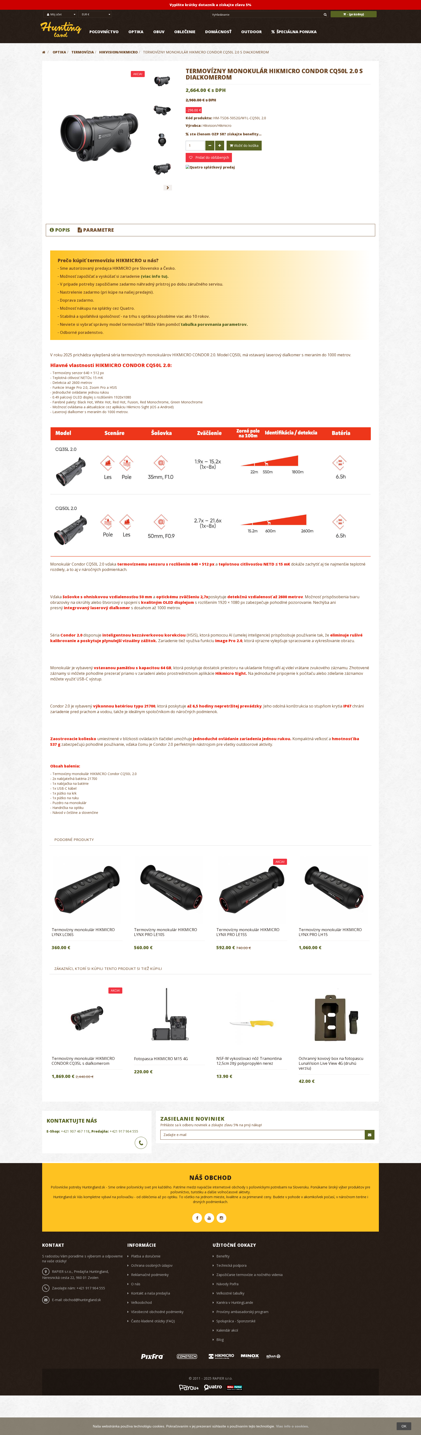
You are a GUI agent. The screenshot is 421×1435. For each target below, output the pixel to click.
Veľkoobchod (141, 1302)
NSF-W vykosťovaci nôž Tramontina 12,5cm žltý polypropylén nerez (249, 1061)
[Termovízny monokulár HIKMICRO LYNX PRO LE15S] (252, 890)
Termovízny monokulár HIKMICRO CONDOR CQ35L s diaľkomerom (83, 1061)
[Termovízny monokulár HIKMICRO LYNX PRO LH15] (334, 890)
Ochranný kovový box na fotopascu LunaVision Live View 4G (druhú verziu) (331, 1063)
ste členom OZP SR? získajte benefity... (225, 134)
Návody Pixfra (227, 1284)
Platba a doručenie (146, 1256)
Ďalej (167, 187)
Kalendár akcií (227, 1330)
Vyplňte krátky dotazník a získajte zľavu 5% (210, 4)
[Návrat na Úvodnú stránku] (43, 52)
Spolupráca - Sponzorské (236, 1321)
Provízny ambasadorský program (242, 1311)
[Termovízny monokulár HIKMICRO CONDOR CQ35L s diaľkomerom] (87, 1018)
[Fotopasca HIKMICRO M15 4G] (169, 1018)
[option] (87, 906)
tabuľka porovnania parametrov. (214, 324)
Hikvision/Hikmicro (216, 125)
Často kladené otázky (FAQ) (153, 1321)
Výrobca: (193, 125)
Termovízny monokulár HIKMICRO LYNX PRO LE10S (165, 932)
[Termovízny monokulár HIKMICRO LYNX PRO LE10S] (169, 890)
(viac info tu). (155, 276)
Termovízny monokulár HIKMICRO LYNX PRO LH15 (330, 932)
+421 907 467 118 (75, 1131)
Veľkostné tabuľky (230, 1293)
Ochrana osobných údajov (151, 1265)
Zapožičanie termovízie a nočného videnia (249, 1274)
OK (404, 1426)
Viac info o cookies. (292, 1426)
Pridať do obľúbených (211, 157)
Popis (62, 230)
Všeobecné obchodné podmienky (157, 1311)
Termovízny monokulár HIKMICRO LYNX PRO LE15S (247, 932)
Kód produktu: (199, 118)
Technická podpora (231, 1265)
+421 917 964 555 (124, 1131)
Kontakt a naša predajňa (150, 1293)
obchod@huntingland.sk (82, 1299)
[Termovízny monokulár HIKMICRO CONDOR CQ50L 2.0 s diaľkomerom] (162, 81)
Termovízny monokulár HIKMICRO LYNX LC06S (83, 932)
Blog (220, 1339)
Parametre (98, 230)
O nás (135, 1284)
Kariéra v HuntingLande (234, 1302)
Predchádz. (156, 187)
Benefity (223, 1256)
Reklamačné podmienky (150, 1274)
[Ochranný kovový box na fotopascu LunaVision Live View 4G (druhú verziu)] (334, 1018)
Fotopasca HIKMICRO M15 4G (161, 1058)
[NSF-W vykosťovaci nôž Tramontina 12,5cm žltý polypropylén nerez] (252, 1018)
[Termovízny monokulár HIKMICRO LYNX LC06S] (87, 890)
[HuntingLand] (61, 30)
